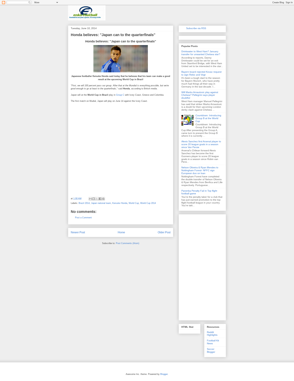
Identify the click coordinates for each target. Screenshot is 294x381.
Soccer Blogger (211, 350)
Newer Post (78, 232)
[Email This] (90, 198)
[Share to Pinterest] (103, 198)
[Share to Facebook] (100, 198)
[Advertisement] (96, 127)
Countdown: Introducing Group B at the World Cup (208, 118)
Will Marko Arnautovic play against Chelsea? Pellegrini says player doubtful (199, 95)
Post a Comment (83, 217)
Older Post (164, 232)
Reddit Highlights (212, 333)
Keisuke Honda (119, 203)
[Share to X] (97, 198)
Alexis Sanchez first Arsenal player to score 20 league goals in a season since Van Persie (201, 144)
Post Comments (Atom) (127, 243)
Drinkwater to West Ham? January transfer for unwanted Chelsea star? (200, 53)
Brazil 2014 (84, 203)
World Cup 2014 (148, 203)
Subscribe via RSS (196, 28)
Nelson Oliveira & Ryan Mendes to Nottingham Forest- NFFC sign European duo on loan (199, 170)
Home (121, 232)
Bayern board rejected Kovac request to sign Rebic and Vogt (201, 73)
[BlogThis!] (93, 198)
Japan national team (101, 203)
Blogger (164, 374)
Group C (120, 95)
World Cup (134, 203)
